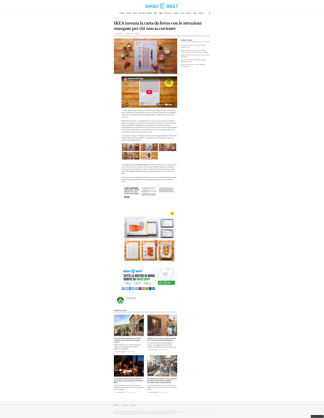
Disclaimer (133, 405)
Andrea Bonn (118, 33)
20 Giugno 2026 (163, 392)
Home (115, 17)
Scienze (188, 13)
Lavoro (182, 13)
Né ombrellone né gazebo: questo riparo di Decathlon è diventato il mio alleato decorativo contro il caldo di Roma (161, 380)
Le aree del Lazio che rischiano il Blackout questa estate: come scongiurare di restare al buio (128, 380)
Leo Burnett (139, 125)
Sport (155, 13)
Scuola (195, 13)
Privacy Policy (125, 405)
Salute (135, 13)
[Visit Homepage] (162, 5)
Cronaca (122, 13)
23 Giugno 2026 (163, 349)
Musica (201, 13)
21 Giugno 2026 (130, 392)
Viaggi (160, 13)
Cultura (176, 13)
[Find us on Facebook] (209, 412)
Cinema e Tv (168, 13)
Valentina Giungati (119, 351)
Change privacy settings (317, 416)
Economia (142, 13)
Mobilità (149, 13)
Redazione (116, 405)
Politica (128, 13)
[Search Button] (209, 13)
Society (120, 17)
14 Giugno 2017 (129, 33)
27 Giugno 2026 (130, 351)
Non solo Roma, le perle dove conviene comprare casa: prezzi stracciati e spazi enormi (127, 340)
